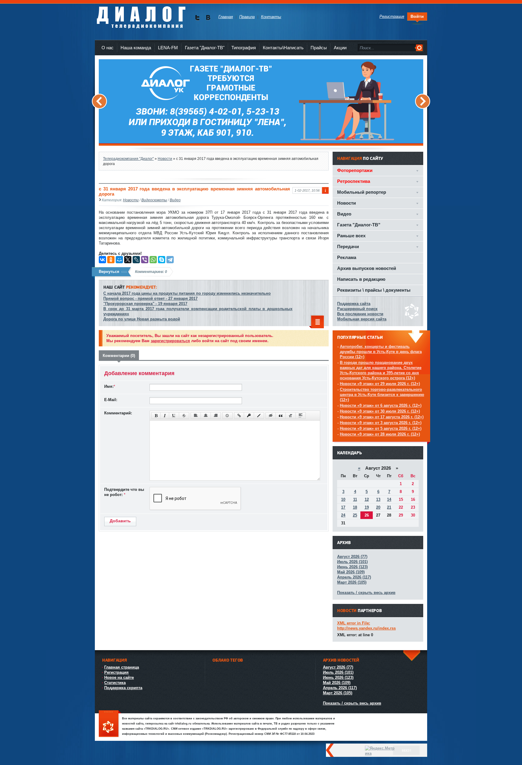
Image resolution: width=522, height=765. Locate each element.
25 (355, 515)
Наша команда (136, 47)
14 (389, 499)
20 (378, 507)
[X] (127, 259)
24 (343, 515)
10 (343, 499)
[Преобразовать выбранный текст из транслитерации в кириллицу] (290, 415)
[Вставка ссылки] (239, 415)
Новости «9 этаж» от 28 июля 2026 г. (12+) (380, 434)
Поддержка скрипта (123, 688)
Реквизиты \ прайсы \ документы (374, 290)
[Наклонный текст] (164, 415)
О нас (108, 47)
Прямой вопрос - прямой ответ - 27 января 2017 (150, 298)
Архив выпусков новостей (366, 268)
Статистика (115, 682)
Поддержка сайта (353, 303)
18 (355, 507)
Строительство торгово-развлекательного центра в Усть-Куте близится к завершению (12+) (382, 394)
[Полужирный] (156, 415)
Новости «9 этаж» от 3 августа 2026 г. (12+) (380, 422)
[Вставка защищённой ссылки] (249, 415)
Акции (340, 47)
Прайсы (319, 47)
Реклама (346, 257)
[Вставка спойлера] (300, 415)
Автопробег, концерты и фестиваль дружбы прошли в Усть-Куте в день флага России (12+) (381, 351)
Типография (243, 47)
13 (378, 499)
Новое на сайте (119, 677)
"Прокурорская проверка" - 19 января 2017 (145, 303)
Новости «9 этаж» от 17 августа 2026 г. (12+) (382, 417)
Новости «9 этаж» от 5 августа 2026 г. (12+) (380, 428)
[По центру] (206, 415)
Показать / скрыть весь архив (366, 592)
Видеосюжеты (154, 200)
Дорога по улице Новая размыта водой (141, 319)
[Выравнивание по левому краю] (196, 415)
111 (110, 724)
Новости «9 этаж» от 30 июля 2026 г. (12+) (380, 411)
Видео (175, 200)
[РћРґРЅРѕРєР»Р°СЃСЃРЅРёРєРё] (110, 259)
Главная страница (121, 667)
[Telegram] (170, 259)
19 (367, 507)
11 (355, 499)
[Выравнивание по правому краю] (216, 415)
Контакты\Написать (283, 47)
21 (389, 507)
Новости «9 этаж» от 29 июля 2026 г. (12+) (380, 383)
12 (367, 499)
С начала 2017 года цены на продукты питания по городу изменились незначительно (187, 293)
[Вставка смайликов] (227, 415)
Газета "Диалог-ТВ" (204, 47)
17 (343, 507)
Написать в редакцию (361, 279)
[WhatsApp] (153, 259)
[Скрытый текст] (271, 415)
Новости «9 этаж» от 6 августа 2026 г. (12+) (380, 405)
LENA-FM (168, 47)
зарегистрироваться (170, 341)
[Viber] (144, 259)
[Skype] (161, 259)
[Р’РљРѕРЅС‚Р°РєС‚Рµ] (102, 259)
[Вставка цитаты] (281, 415)
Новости (131, 200)
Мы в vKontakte (208, 17)
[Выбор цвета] (259, 415)
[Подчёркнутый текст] (174, 415)
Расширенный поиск (357, 308)
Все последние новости (360, 314)
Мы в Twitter (197, 17)
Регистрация (116, 672)
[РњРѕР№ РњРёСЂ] (119, 259)
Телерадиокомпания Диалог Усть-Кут (141, 15)
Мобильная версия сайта (361, 319)
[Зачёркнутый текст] (184, 415)
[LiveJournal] (136, 259)
